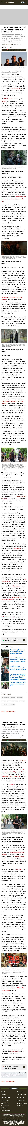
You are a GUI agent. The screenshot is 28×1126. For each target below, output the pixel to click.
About (3, 1092)
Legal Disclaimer (22, 1103)
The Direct (19, 869)
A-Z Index (20, 1106)
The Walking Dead (5, 697)
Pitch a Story (20, 1097)
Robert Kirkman (5, 704)
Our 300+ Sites (21, 1094)
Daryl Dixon (13, 697)
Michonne (9, 701)
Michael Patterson (8, 44)
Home (2, 711)
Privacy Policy (5, 1100)
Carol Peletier (21, 701)
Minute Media (8, 1114)
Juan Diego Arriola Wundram (8, 736)
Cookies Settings (6, 1110)
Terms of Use (21, 1100)
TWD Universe (8, 99)
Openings (20, 1092)
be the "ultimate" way (7, 617)
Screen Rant (17, 548)
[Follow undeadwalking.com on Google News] (24, 640)
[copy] (11, 47)
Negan (3, 701)
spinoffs (3, 101)
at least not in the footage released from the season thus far (13, 199)
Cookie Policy (5, 1103)
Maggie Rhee (12, 704)
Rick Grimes (16, 586)
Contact (3, 1094)
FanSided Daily (5, 1097)
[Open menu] (2, 2)
